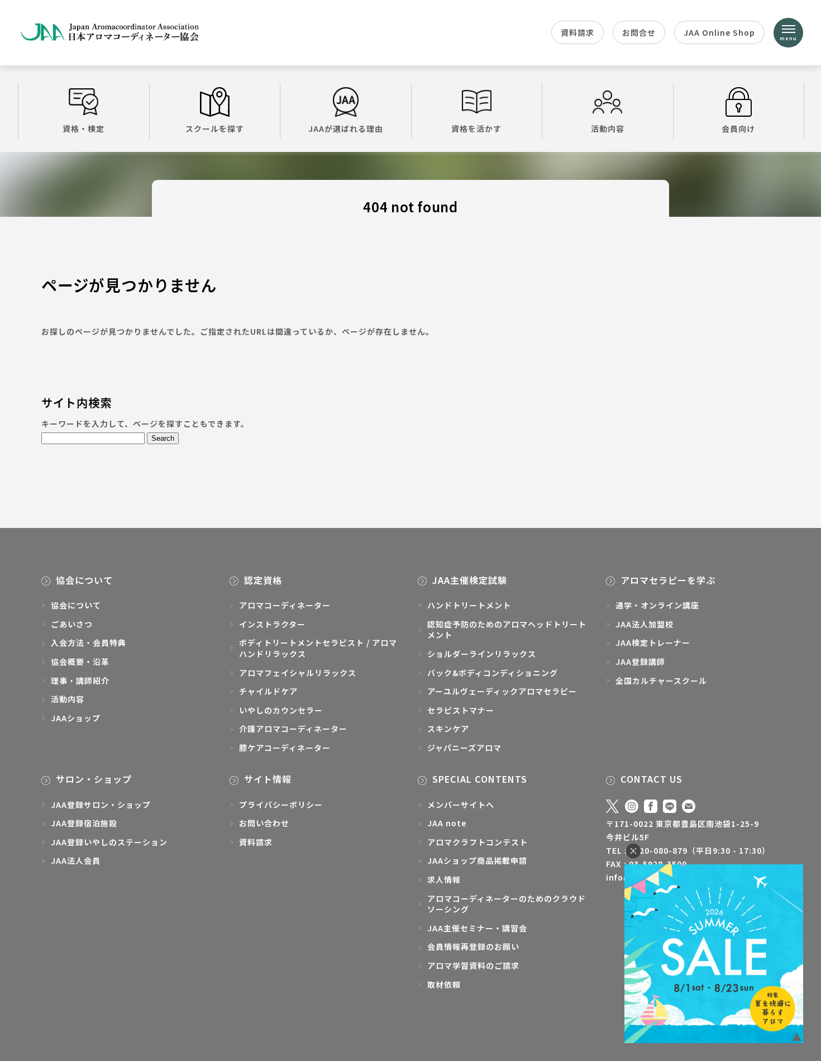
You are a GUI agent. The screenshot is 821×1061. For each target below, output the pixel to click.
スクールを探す (214, 128)
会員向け (738, 128)
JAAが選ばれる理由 (345, 128)
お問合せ (639, 32)
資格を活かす (476, 128)
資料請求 (577, 32)
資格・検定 (83, 128)
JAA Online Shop (719, 32)
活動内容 (607, 128)
